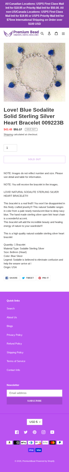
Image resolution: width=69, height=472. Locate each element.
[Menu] (63, 33)
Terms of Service (16, 361)
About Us (12, 317)
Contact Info (13, 370)
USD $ (33, 422)
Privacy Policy (14, 334)
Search (11, 308)
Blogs (10, 326)
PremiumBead (29, 461)
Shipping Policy (15, 352)
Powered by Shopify (45, 461)
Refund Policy (14, 343)
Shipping (8, 134)
